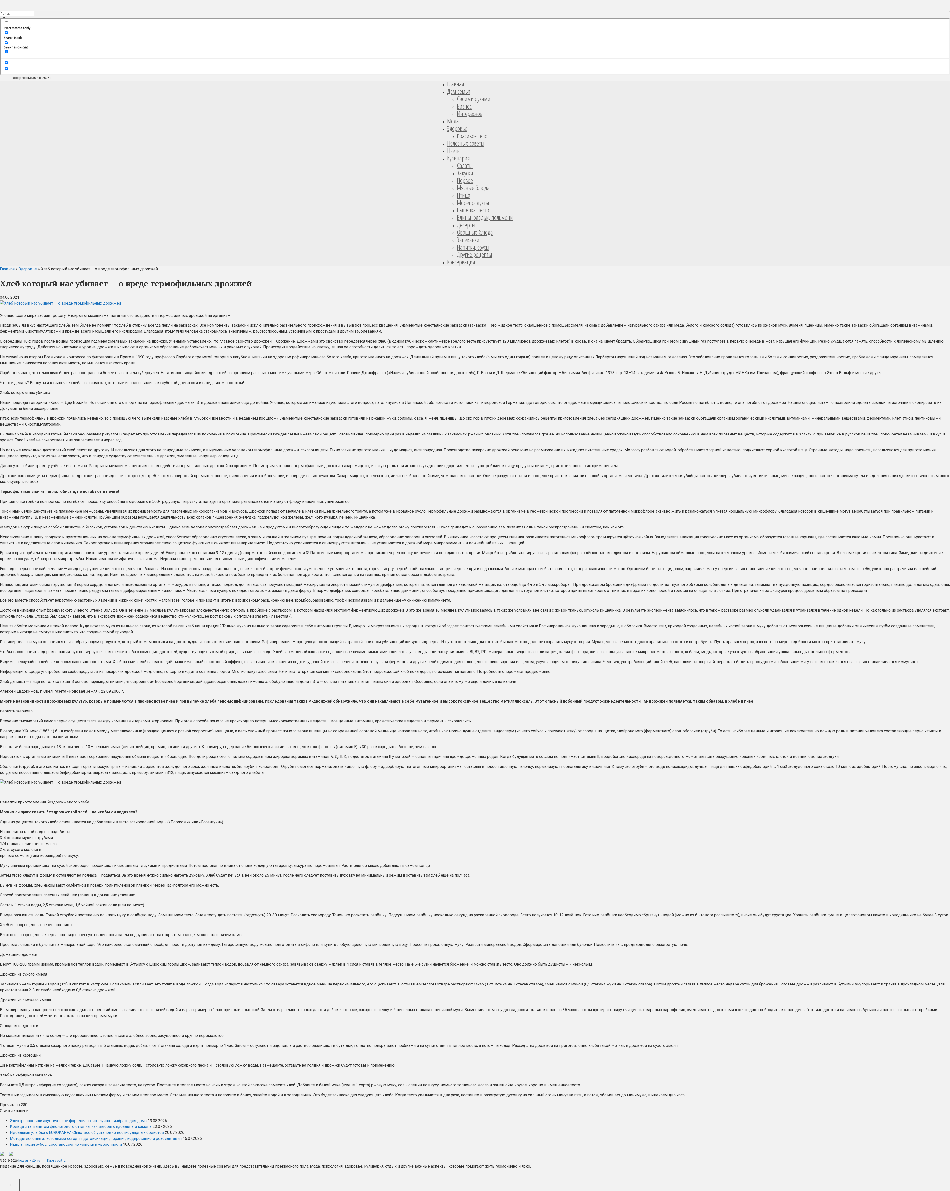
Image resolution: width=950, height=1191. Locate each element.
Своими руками (473, 98)
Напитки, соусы (473, 247)
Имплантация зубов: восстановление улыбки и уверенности (66, 1144)
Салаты (465, 165)
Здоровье (457, 128)
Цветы (454, 150)
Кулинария (458, 158)
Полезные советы (465, 143)
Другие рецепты (474, 254)
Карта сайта (56, 1160)
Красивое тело (472, 135)
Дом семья (458, 91)
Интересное (469, 113)
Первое (465, 180)
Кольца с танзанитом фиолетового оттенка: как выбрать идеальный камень (81, 1126)
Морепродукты (473, 202)
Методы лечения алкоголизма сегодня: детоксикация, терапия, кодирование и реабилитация (96, 1138)
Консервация (461, 261)
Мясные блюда (473, 187)
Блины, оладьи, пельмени (485, 217)
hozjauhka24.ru (29, 1160)
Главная (455, 83)
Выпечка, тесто (473, 210)
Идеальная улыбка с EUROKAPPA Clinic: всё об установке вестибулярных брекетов (87, 1132)
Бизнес (464, 106)
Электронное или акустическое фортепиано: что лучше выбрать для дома (78, 1120)
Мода (453, 120)
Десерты (466, 224)
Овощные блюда (475, 232)
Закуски (465, 172)
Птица (463, 195)
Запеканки (468, 239)
